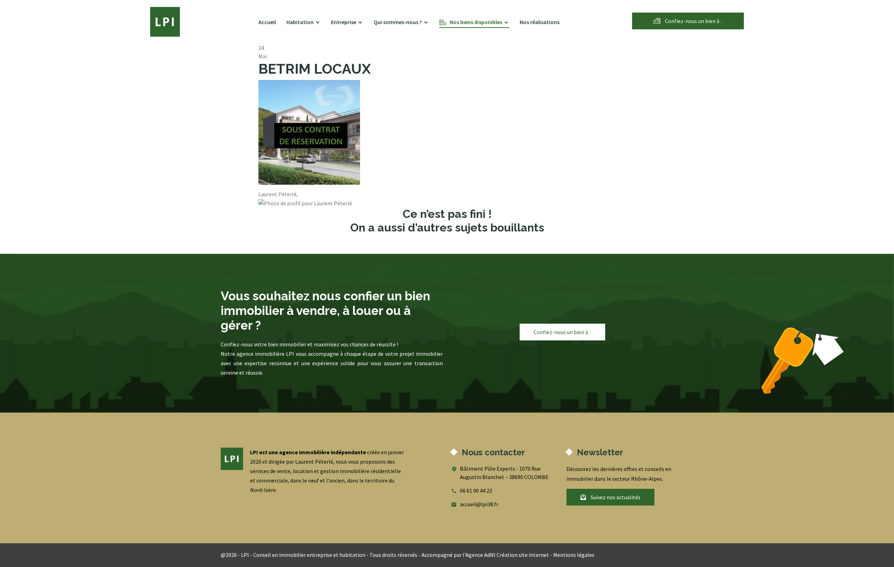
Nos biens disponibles (476, 22)
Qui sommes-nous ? (398, 22)
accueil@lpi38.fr (479, 504)
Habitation (300, 22)
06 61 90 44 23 (476, 490)
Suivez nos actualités (614, 497)
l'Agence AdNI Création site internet (506, 554)
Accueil (267, 22)
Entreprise (343, 22)
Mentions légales (573, 554)
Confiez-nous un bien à (693, 20)
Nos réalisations (539, 22)
